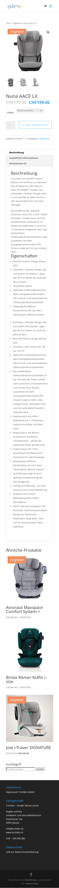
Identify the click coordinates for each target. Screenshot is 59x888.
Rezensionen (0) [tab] (17, 163)
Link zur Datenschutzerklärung (22, 851)
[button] (48, 32)
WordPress (31, 879)
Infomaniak (31, 883)
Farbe (10, 112)
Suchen (40, 769)
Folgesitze (17, 23)
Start (8, 23)
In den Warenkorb (35, 125)
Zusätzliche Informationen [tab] (23, 157)
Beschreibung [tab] (16, 152)
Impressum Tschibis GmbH (20, 792)
